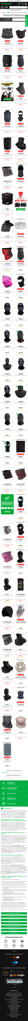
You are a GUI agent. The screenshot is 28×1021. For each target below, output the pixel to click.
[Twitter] (6, 945)
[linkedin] (22, 945)
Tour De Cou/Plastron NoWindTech (20, 265)
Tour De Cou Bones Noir (20, 705)
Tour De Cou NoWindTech (7, 733)
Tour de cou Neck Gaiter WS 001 (7, 45)
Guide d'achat (14, 1004)
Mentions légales (14, 996)
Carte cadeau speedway (14, 1006)
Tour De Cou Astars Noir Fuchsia (7, 569)
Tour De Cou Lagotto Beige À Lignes (20, 679)
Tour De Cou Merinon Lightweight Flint (7, 761)
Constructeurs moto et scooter (14, 1014)
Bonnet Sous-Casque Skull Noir (7, 624)
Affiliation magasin (14, 1008)
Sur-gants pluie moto (14, 929)
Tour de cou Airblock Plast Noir (20, 100)
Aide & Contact (14, 1011)
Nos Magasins (14, 1000)
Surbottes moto (14, 933)
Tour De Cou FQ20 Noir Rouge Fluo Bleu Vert (21, 596)
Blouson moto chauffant (14, 913)
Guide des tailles (14, 1003)
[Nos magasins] (25, 3)
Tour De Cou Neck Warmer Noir (7, 486)
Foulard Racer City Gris (21, 623)
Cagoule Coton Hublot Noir (21, 320)
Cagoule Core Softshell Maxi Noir (7, 376)
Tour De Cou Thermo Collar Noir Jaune (7, 238)
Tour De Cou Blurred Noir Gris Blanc (7, 541)
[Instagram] (14, 941)
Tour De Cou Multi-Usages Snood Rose (7, 293)
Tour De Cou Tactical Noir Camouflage (7, 651)
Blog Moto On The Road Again (14, 1001)
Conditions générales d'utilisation (14, 995)
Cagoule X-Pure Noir (20, 127)
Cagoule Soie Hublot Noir (7, 320)
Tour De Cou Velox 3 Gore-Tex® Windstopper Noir (7, 679)
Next (27, 0)
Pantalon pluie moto (14, 919)
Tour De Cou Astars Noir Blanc (7, 183)
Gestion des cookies (14, 1015)
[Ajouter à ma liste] (13, 26)
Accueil (3, 12)
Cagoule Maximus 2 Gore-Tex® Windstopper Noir (7, 706)
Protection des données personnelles (14, 999)
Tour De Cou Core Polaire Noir (20, 348)
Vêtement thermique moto (14, 926)
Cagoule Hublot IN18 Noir (20, 512)
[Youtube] (22, 941)
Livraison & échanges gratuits (14, 993)
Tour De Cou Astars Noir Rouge (21, 486)
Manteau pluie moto (14, 916)
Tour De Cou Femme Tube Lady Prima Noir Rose (7, 155)
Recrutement (14, 1016)
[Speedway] (6, 4)
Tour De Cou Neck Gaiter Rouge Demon (7, 265)
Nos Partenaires (14, 1010)
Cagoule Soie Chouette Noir (21, 375)
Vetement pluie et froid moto (13, 12)
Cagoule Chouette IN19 (7, 457)
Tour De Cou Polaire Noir (7, 72)
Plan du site (14, 1013)
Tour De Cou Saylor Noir (21, 457)
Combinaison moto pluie (14, 923)
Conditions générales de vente (14, 994)
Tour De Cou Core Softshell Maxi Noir (20, 403)
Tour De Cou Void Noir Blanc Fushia (7, 210)
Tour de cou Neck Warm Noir (20, 154)
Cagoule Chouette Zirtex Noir (20, 541)
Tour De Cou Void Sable (21, 733)
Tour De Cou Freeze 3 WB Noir (20, 651)
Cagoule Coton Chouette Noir (7, 403)
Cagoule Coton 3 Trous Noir (7, 347)
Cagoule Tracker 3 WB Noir (7, 595)
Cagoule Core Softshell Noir (7, 430)
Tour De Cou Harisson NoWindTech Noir (20, 73)
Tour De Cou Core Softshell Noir (20, 431)
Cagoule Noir (21, 182)
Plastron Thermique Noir (7, 127)
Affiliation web (14, 1009)
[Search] (26, 7)
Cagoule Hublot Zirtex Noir (21, 292)
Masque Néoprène (21, 44)
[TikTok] (14, 945)
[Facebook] (6, 941)
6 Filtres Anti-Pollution (20, 237)
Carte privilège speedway (14, 1005)
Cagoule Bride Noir (21, 568)
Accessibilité (14, 998)
